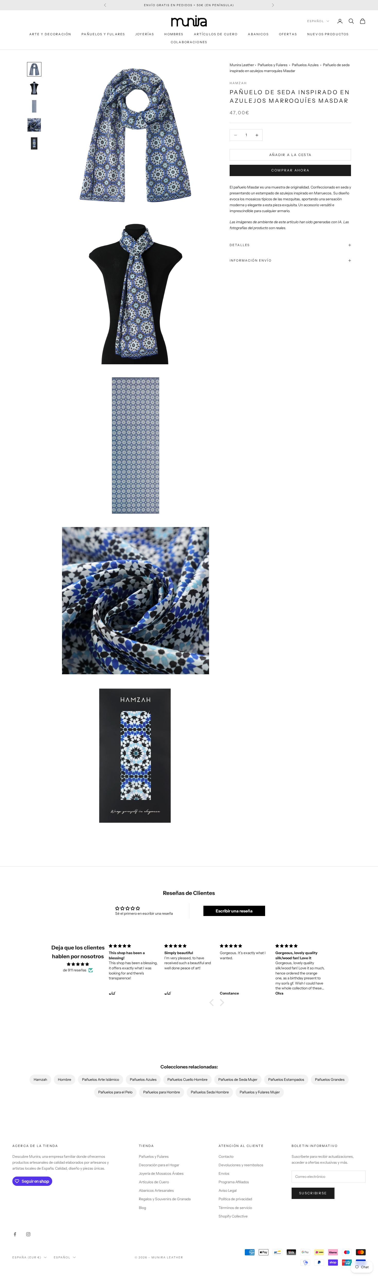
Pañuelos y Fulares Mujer (260, 1092)
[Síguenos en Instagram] (28, 1234)
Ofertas (288, 34)
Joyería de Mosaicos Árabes (161, 1173)
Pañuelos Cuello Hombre (187, 1079)
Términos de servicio (235, 1207)
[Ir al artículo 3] (34, 106)
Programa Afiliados (234, 1182)
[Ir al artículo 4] (34, 125)
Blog (142, 1207)
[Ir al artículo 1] (34, 69)
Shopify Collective (233, 1216)
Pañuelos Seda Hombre (210, 1092)
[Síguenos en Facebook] (14, 1234)
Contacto (226, 1156)
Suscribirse (313, 1193)
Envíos (224, 1173)
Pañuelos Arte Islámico (100, 1079)
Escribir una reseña (234, 910)
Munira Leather (242, 65)
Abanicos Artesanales (156, 1190)
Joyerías (144, 34)
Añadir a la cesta (290, 155)
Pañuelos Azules (305, 65)
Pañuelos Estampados (286, 1079)
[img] (78, 964)
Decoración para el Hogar (159, 1165)
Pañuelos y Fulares (103, 34)
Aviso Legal (228, 1190)
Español (315, 21)
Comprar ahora (290, 170)
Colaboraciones (189, 42)
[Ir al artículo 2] (34, 88)
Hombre (64, 1079)
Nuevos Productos (328, 34)
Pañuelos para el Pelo (115, 1092)
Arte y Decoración (50, 34)
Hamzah (238, 83)
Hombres (173, 34)
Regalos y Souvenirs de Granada (165, 1199)
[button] (213, 1002)
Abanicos (258, 34)
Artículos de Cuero (154, 1182)
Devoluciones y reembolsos (241, 1165)
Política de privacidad (235, 1199)
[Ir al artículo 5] (34, 143)
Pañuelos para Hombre (161, 1092)
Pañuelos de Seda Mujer (237, 1079)
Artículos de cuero (216, 34)
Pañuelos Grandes (330, 1079)
